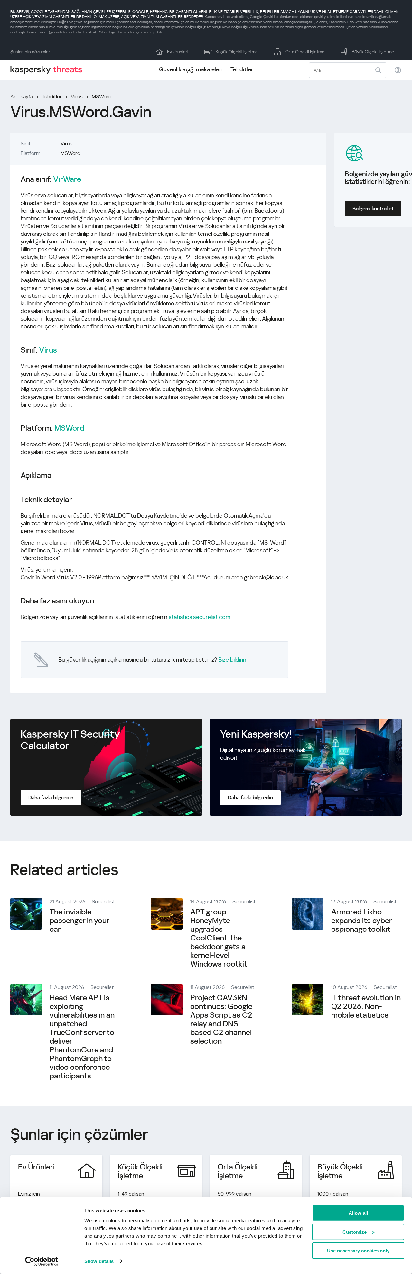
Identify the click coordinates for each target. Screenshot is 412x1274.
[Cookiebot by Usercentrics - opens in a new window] (42, 1261)
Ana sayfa (21, 97)
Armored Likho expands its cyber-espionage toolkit (363, 920)
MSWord (101, 97)
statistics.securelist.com (199, 616)
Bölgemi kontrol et (373, 209)
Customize (354, 1231)
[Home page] (49, 70)
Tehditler (241, 69)
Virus (77, 97)
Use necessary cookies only (358, 1250)
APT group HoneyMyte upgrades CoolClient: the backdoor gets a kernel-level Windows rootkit (218, 937)
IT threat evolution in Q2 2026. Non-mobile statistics (366, 1006)
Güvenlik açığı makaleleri (191, 69)
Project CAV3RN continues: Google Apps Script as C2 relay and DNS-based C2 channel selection (221, 1019)
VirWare (67, 179)
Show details (99, 1261)
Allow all (358, 1213)
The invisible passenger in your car (79, 920)
